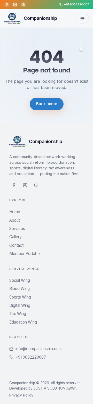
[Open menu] (82, 18)
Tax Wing (17, 313)
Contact (16, 245)
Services (17, 228)
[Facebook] (6, 4)
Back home (46, 103)
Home (14, 211)
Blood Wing (19, 288)
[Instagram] (15, 4)
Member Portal (22, 253)
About (14, 220)
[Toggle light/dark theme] (82, 49)
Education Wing (23, 322)
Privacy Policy (21, 395)
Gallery (15, 236)
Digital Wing (19, 305)
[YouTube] (23, 4)
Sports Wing (20, 297)
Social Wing (19, 280)
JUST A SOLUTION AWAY (55, 388)
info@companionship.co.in (39, 348)
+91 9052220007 (31, 357)
